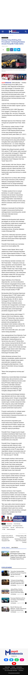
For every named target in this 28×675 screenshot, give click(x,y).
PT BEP (3, 529)
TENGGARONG (10, 35)
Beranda (3, 35)
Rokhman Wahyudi (11, 529)
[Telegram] (18, 49)
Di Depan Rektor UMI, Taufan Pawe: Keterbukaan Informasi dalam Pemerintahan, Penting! (20, 539)
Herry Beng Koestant (6, 525)
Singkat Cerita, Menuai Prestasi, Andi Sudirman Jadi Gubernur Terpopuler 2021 (8, 538)
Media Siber (7, 667)
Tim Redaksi (13, 585)
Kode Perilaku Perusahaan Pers (17, 668)
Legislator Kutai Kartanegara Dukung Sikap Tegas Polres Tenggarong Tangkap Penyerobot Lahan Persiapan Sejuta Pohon (18, 555)
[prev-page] (3, 563)
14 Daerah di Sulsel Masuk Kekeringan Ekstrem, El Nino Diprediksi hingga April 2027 (17, 582)
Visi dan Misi (19, 667)
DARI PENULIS (14, 547)
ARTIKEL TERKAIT (6, 547)
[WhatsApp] (8, 49)
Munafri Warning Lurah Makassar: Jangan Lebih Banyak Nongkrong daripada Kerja (18, 608)
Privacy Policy (6, 668)
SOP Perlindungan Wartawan (11, 670)
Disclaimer (21, 670)
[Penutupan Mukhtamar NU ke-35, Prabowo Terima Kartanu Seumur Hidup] (5, 600)
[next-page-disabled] (5, 563)
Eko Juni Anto (9, 523)
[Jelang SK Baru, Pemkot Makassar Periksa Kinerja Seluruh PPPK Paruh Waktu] (5, 591)
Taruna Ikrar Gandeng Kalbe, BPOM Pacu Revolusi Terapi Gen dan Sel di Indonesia (18, 573)
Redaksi (12, 576)
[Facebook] (11, 49)
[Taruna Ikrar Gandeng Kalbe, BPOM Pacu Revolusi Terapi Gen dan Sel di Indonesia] (5, 573)
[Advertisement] (14, 15)
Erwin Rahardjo (17, 523)
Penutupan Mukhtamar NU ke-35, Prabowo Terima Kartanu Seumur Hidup (17, 600)
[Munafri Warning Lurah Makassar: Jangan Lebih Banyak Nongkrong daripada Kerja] (5, 609)
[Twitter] (15, 49)
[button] (2, 31)
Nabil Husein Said (19, 527)
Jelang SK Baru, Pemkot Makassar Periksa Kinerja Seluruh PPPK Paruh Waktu (17, 591)
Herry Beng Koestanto (17, 525)
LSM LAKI (12, 527)
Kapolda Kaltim (5, 527)
